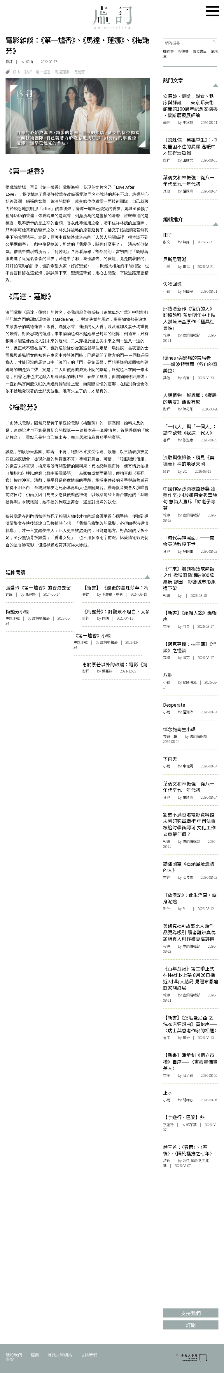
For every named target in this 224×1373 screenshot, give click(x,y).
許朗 (105, 618)
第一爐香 (43, 71)
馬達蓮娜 (62, 71)
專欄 (166, 657)
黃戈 (186, 266)
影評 (9, 61)
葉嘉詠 (107, 671)
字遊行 (168, 1124)
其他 (166, 191)
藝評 (166, 122)
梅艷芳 (79, 71)
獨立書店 (200, 51)
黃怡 (186, 1037)
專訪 (85, 594)
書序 (166, 626)
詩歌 (166, 1160)
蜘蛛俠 (168, 51)
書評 (166, 440)
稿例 (35, 1355)
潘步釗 (188, 1075)
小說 (166, 266)
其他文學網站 (60, 1355)
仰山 (16, 71)
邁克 (186, 657)
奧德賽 (183, 51)
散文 (166, 242)
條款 (10, 1359)
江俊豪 (188, 877)
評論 (9, 594)
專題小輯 (13, 618)
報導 (166, 335)
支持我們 (89, 1355)
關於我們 (14, 1355)
